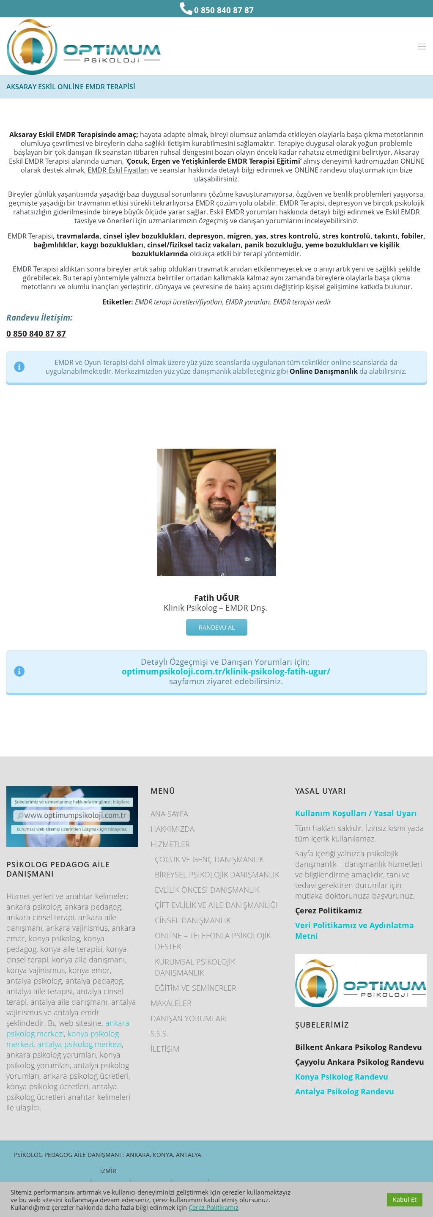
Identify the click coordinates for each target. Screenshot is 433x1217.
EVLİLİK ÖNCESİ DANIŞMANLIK (207, 890)
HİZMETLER (170, 844)
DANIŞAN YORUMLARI (189, 1018)
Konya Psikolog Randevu (341, 1077)
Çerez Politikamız (213, 1207)
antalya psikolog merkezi (79, 1044)
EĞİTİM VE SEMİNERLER (195, 988)
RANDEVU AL (217, 627)
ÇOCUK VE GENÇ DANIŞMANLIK (209, 859)
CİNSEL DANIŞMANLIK (192, 920)
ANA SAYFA (169, 814)
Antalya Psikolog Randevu (344, 1091)
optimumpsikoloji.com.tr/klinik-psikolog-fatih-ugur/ (226, 671)
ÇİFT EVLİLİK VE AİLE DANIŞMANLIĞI (216, 905)
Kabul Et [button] (405, 1199)
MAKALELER (171, 1003)
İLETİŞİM (165, 1049)
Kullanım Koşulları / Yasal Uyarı (356, 813)
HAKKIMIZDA (173, 829)
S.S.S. (159, 1033)
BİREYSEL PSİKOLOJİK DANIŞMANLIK (217, 874)
